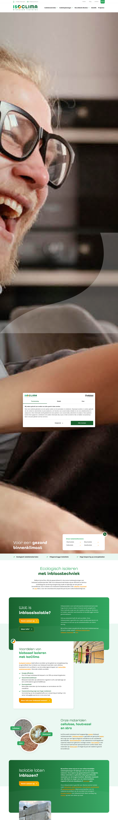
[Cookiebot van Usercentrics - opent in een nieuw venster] (86, 396)
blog (90, 1)
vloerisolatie (86, 787)
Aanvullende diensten (81, 7)
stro (35, 588)
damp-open (73, 747)
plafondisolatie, (77, 787)
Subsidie (93, 7)
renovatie (86, 781)
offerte (102, 1)
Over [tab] (83, 401)
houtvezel (83, 586)
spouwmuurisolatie (68, 789)
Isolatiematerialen (50, 7)
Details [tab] (59, 401)
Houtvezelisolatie (75, 740)
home (84, 1)
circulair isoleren (66, 793)
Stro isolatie (95, 742)
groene (90, 734)
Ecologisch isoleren (25, 663)
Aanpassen (58, 423)
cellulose (76, 586)
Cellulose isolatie (77, 736)
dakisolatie (67, 787)
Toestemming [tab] (35, 401)
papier (102, 736)
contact (96, 1)
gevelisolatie (95, 787)
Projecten (101, 7)
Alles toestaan (82, 423)
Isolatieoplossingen (65, 7)
